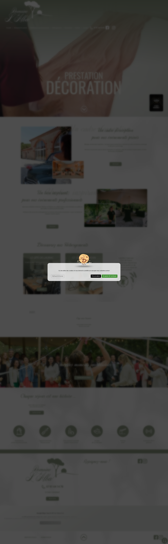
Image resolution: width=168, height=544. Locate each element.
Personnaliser (96, 276)
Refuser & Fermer (57, 276)
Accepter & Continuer (109, 276)
